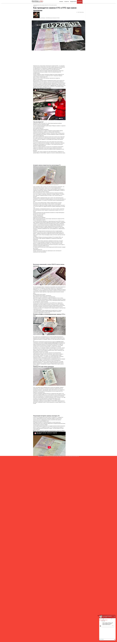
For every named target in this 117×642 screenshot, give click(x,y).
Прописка (61, 1)
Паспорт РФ (66, 1)
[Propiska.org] (37, 2)
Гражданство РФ (73, 1)
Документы (80, 1)
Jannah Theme (40, 456)
